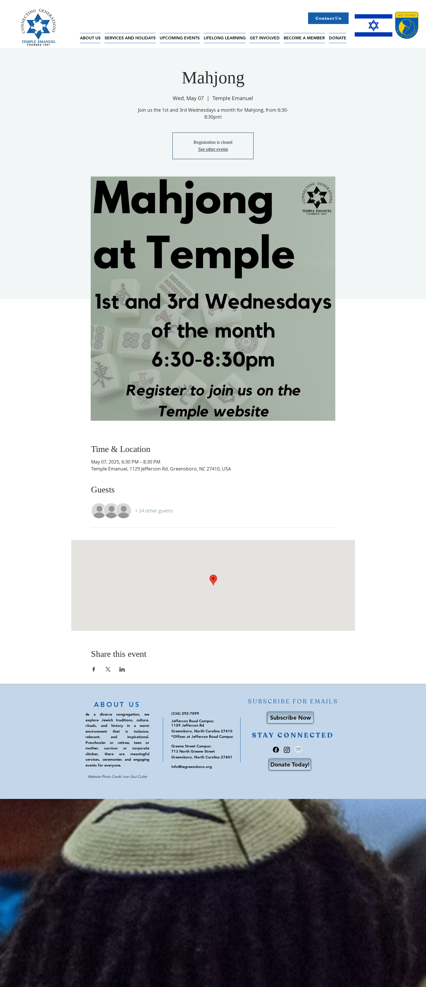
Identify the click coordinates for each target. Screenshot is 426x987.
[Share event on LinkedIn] (122, 669)
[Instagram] (287, 750)
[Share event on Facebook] (94, 669)
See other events (213, 149)
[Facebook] (276, 750)
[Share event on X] (108, 669)
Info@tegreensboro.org (191, 766)
